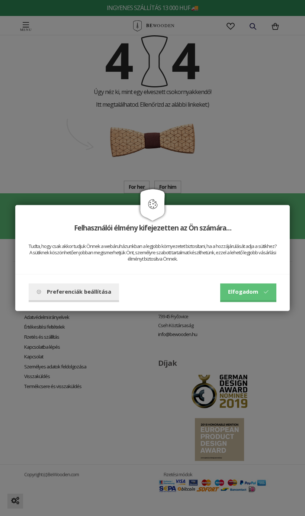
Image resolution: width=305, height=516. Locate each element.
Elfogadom (243, 292)
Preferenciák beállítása (79, 292)
